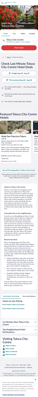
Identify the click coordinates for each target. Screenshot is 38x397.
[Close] (35, 379)
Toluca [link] (9, 57)
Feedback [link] (29, 367)
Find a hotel (19, 48)
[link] (19, 346)
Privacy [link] (8, 365)
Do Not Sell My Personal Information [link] (15, 367)
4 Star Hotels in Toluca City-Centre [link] (13, 304)
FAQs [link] (29, 365)
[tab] (5, 33)
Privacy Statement (8, 395)
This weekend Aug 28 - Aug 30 (20, 80)
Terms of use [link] (15, 365)
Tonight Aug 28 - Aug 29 (20, 73)
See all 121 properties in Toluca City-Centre (19, 170)
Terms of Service (19, 395)
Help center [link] (23, 365)
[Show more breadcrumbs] (3, 57)
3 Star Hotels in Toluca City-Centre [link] (13, 308)
